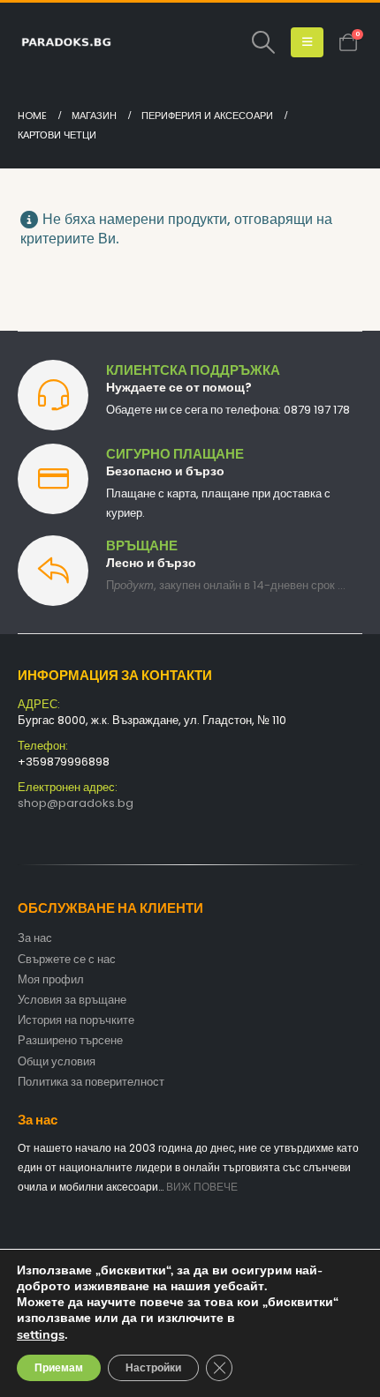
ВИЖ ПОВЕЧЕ (202, 1187)
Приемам (58, 1368)
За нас (35, 938)
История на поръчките (76, 1020)
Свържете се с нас (67, 959)
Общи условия (56, 1061)
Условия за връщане (72, 999)
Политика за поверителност (91, 1081)
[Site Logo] (66, 42)
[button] (263, 42)
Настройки (153, 1368)
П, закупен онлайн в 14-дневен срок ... (226, 585)
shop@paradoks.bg (75, 803)
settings (41, 1334)
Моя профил (51, 979)
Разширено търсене (70, 1040)
